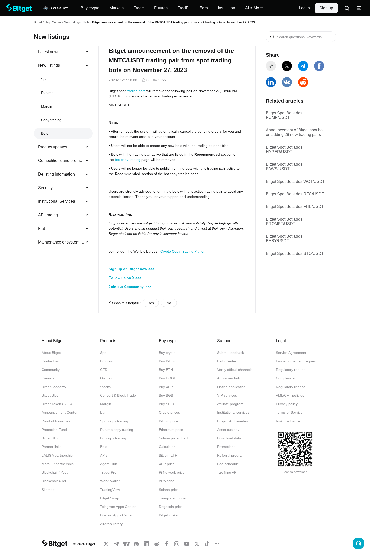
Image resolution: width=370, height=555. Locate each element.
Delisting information (56, 174)
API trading (48, 215)
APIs (103, 455)
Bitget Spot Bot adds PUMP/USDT (284, 115)
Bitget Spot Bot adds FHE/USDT (295, 206)
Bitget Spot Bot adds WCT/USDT (295, 181)
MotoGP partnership (58, 464)
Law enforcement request (296, 361)
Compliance (285, 378)
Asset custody (228, 430)
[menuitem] (63, 52)
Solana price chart (173, 438)
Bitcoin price (168, 421)
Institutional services (233, 412)
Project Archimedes (232, 421)
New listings (72, 22)
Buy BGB (166, 395)
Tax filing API (227, 472)
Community (51, 370)
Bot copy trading (113, 438)
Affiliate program (230, 404)
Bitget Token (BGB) (57, 404)
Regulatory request (291, 370)
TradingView (110, 490)
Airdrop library (111, 524)
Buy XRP (166, 387)
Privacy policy (287, 404)
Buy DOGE (167, 378)
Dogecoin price (171, 507)
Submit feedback (230, 353)
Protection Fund (54, 430)
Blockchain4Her (54, 481)
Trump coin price (172, 498)
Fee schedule (228, 464)
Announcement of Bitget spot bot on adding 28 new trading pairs (295, 132)
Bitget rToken (169, 515)
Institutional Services (56, 201)
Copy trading (51, 120)
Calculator (167, 447)
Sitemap (48, 490)
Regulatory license (290, 387)
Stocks (105, 387)
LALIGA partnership (57, 455)
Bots (86, 22)
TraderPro (108, 472)
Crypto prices (169, 412)
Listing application (231, 387)
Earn (104, 412)
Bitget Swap (109, 498)
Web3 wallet (110, 481)
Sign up (326, 8)
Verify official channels (234, 370)
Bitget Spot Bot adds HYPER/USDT (284, 149)
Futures (47, 93)
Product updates (52, 147)
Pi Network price (172, 472)
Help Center (226, 361)
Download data (229, 438)
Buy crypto (167, 353)
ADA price (166, 481)
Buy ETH (166, 370)
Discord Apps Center (116, 515)
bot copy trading (127, 160)
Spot (44, 79)
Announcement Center (60, 412)
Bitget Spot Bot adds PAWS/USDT (284, 166)
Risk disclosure (288, 421)
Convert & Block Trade (118, 395)
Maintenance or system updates (61, 242)
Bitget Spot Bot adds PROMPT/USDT (284, 221)
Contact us (50, 361)
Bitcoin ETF (168, 455)
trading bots (136, 91)
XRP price (167, 464)
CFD (103, 370)
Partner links (51, 447)
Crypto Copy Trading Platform (184, 251)
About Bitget (51, 353)
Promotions (226, 447)
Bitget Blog (50, 395)
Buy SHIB (166, 404)
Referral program (231, 455)
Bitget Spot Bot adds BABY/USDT (284, 238)
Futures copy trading (116, 430)
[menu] (63, 148)
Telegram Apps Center (118, 507)
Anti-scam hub (228, 378)
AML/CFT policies (290, 395)
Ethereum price (171, 430)
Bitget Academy (54, 387)
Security (45, 188)
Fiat (41, 228)
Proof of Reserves (56, 421)
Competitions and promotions (61, 160)
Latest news (48, 52)
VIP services (227, 395)
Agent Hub (108, 464)
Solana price (169, 490)
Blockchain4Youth (56, 472)
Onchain (107, 378)
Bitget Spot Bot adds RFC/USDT (295, 194)
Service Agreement (291, 353)
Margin (46, 106)
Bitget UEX (50, 438)
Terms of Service (289, 412)
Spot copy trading (114, 421)
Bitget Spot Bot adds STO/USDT (295, 253)
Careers (48, 378)
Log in (304, 8)
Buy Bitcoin (167, 361)
